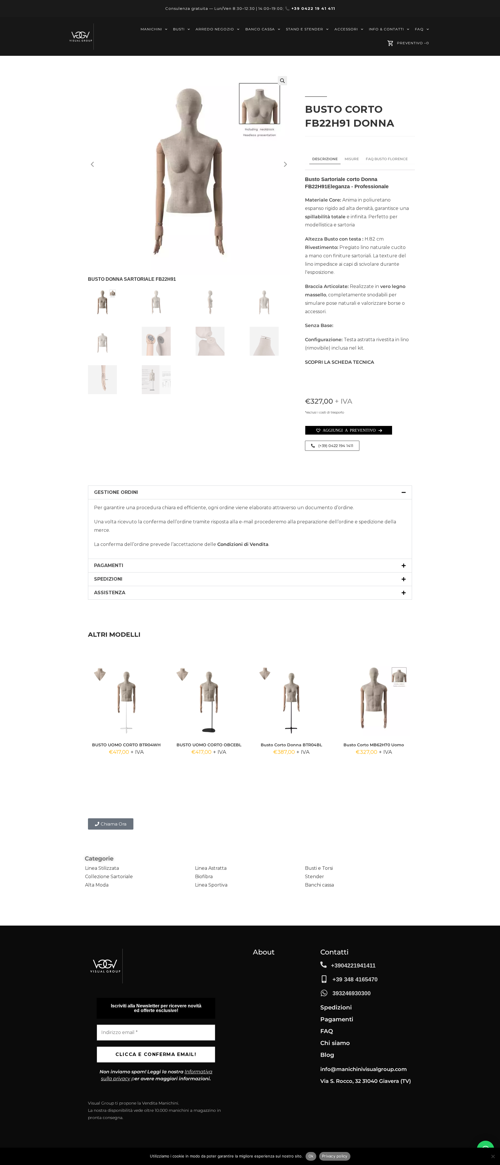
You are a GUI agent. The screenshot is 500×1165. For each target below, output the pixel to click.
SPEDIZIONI (108, 579)
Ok (311, 1156)
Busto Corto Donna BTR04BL (291, 744)
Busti (179, 29)
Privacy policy (335, 1156)
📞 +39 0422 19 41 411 (310, 8)
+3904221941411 (353, 965)
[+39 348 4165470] (324, 979)
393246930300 (351, 993)
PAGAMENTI (108, 565)
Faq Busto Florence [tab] (387, 159)
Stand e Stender (304, 29)
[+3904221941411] (323, 964)
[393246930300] (324, 993)
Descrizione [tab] (325, 159)
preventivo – (413, 43)
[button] (282, 80)
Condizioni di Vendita (243, 544)
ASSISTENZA (109, 592)
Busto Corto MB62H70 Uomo (373, 744)
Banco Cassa (260, 29)
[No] (493, 1156)
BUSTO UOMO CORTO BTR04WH (126, 744)
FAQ (419, 29)
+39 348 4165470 (355, 979)
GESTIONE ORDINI (116, 492)
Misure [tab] (352, 159)
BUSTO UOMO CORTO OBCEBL (209, 744)
